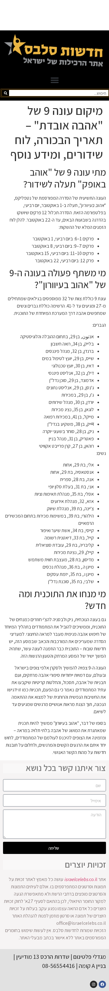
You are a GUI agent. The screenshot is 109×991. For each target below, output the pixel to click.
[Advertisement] (54, 15)
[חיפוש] (5, 93)
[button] (54, 80)
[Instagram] (93, 984)
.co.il (80, 879)
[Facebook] (102, 984)
